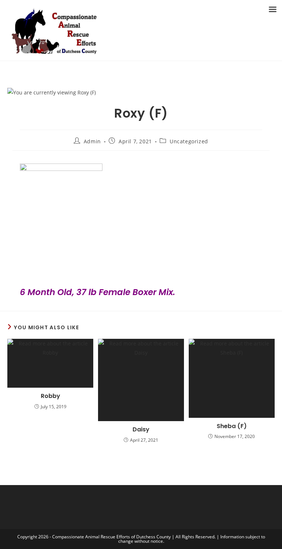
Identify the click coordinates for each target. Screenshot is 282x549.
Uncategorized (189, 141)
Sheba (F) (232, 426)
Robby (50, 396)
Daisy (141, 430)
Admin (92, 141)
